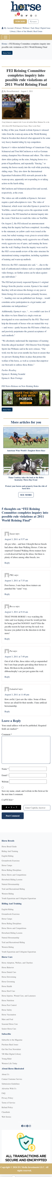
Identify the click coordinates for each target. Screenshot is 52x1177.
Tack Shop (35, 28)
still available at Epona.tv (26, 198)
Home (4, 43)
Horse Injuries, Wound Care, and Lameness (19, 995)
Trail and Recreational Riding (13, 889)
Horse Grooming (8, 981)
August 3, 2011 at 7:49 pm (16, 656)
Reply (7, 562)
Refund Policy (7, 1107)
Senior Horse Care (9, 1028)
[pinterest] (31, 15)
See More (26, 494)
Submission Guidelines (11, 1083)
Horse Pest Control (9, 1005)
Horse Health (7, 986)
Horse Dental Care (9, 972)
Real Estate (38, 31)
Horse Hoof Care (8, 991)
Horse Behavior (8, 967)
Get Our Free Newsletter (11, 1049)
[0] (15, 15)
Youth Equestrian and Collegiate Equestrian (19, 898)
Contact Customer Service (12, 1079)
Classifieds (6, 1112)
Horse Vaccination (9, 1014)
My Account (8, 28)
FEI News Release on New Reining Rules (20, 386)
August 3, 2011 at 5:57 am (16, 539)
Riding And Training (10, 851)
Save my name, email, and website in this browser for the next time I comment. (25, 792)
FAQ (3, 1093)
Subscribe (20, 21)
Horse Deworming (9, 976)
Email (5, 775)
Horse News (7, 53)
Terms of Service (8, 1102)
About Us (5, 1074)
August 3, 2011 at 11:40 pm (17, 694)
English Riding (7, 856)
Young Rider (7, 1058)
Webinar (26, 28)
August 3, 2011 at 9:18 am (16, 611)
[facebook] (22, 15)
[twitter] (26, 15)
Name (5, 768)
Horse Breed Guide (9, 846)
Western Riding (8, 893)
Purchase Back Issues (10, 1044)
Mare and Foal (7, 1019)
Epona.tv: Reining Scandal (13, 374)
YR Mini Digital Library (11, 1054)
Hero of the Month (24, 31)
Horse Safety (7, 1010)
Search (34, 21)
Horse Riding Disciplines (11, 870)
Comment (7, 734)
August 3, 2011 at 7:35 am (16, 580)
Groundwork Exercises (11, 860)
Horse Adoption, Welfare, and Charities (17, 962)
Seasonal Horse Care (10, 1024)
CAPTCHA (7, 799)
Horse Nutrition (8, 1000)
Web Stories (6, 1116)
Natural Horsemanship (10, 884)
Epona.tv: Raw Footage (12, 378)
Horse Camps (7, 865)
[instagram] (36, 15)
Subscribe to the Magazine (12, 1039)
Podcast (18, 28)
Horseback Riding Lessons (12, 879)
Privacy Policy (7, 1098)
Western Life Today (9, 1063)
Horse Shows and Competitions (14, 874)
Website (5, 781)
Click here (15, 217)
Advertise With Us (9, 1088)
